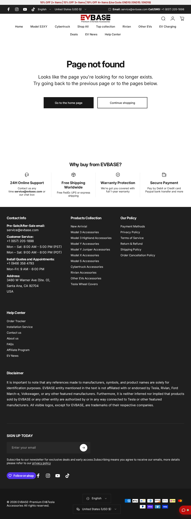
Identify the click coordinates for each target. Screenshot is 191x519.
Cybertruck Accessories (87, 267)
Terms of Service (132, 238)
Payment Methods (132, 226)
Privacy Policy (130, 232)
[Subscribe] (83, 447)
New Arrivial (79, 226)
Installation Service (20, 327)
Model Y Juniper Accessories (90, 249)
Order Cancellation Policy (137, 255)
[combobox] (45, 9)
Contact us (14, 332)
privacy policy (41, 463)
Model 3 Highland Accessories (91, 238)
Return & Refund (131, 243)
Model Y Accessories (85, 243)
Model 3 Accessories (85, 232)
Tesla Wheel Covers (84, 284)
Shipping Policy (130, 249)
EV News (12, 355)
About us (12, 338)
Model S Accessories (85, 261)
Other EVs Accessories (86, 278)
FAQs (10, 344)
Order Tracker (16, 321)
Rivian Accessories (83, 272)
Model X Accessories (85, 255)
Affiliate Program (18, 350)
